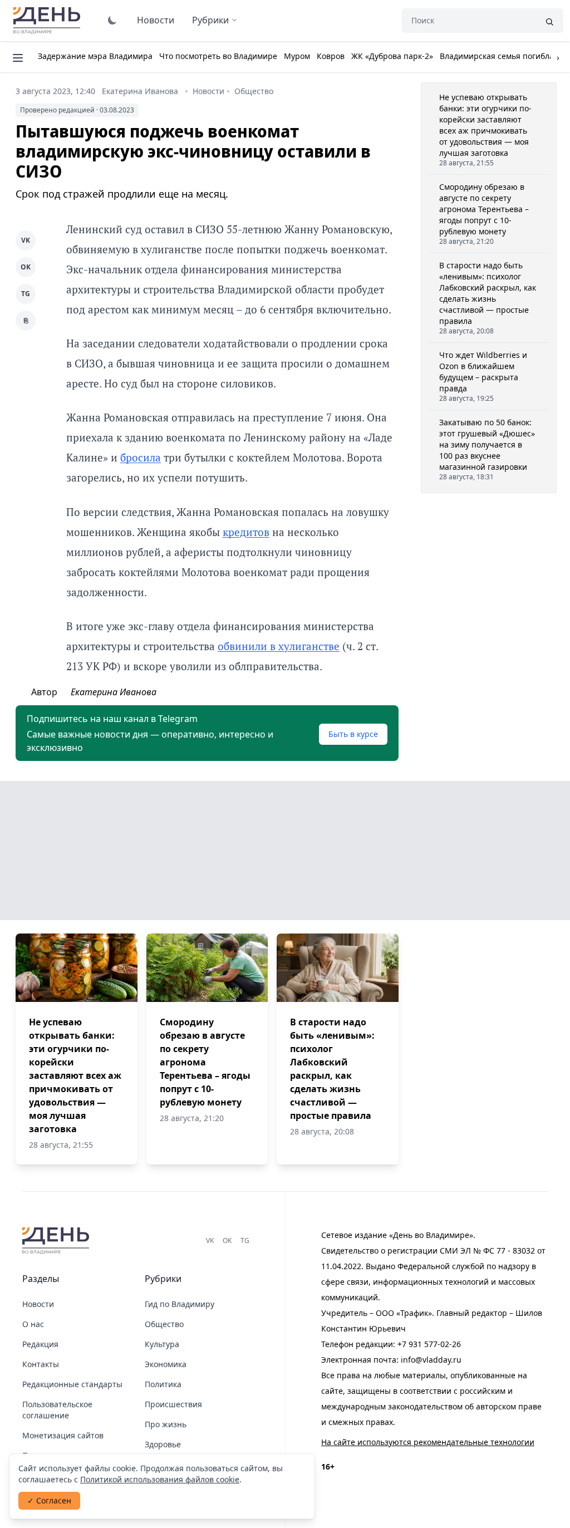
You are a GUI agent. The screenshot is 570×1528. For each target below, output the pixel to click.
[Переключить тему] (112, 20)
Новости (155, 20)
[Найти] (549, 20)
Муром (297, 56)
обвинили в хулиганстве (279, 646)
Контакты (40, 1364)
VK (25, 240)
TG (25, 293)
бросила (140, 457)
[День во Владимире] (57, 1240)
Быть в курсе (353, 734)
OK (26, 267)
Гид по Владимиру (179, 1304)
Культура (162, 1344)
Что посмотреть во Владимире (218, 56)
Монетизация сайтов (63, 1435)
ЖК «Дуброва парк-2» (392, 56)
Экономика (165, 1364)
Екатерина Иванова (140, 91)
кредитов (246, 532)
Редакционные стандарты (72, 1384)
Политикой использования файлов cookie (159, 1479)
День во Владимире (48, 20)
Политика (163, 1384)
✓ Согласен (49, 1500)
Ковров (331, 56)
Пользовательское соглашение (57, 1410)
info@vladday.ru (431, 1359)
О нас (33, 1324)
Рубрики (210, 20)
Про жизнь (165, 1424)
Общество (253, 91)
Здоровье (163, 1444)
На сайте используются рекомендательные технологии (427, 1442)
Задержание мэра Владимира (95, 56)
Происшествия (173, 1404)
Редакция (40, 1344)
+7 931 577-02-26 (429, 1344)
